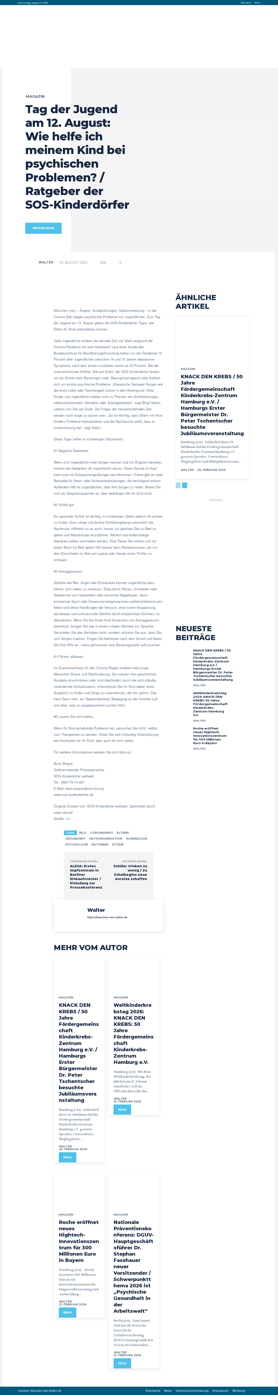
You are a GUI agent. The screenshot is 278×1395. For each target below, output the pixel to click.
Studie (118, 844)
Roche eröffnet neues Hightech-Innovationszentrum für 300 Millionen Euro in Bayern (79, 1241)
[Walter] (31, 262)
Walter (45, 262)
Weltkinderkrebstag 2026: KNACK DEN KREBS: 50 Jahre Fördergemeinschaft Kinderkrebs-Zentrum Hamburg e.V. (134, 1033)
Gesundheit (75, 838)
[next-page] (184, 485)
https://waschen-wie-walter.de (107, 917)
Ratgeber (100, 844)
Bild (82, 833)
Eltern (123, 833)
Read (67, 1157)
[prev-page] (178, 485)
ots (68, 818)
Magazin (35, 96)
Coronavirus (101, 833)
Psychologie (76, 844)
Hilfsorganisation (105, 838)
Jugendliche (136, 838)
